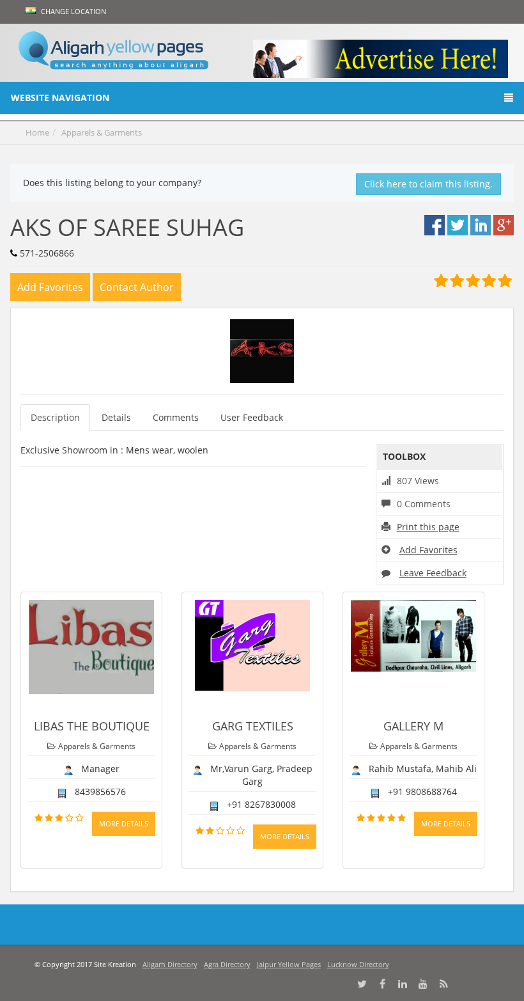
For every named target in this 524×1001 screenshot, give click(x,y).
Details (116, 417)
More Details (123, 823)
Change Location (72, 11)
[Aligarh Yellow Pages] (114, 52)
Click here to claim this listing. (428, 184)
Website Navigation (60, 97)
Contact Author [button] (137, 287)
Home (37, 132)
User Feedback (251, 417)
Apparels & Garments (101, 132)
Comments (176, 417)
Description (55, 417)
